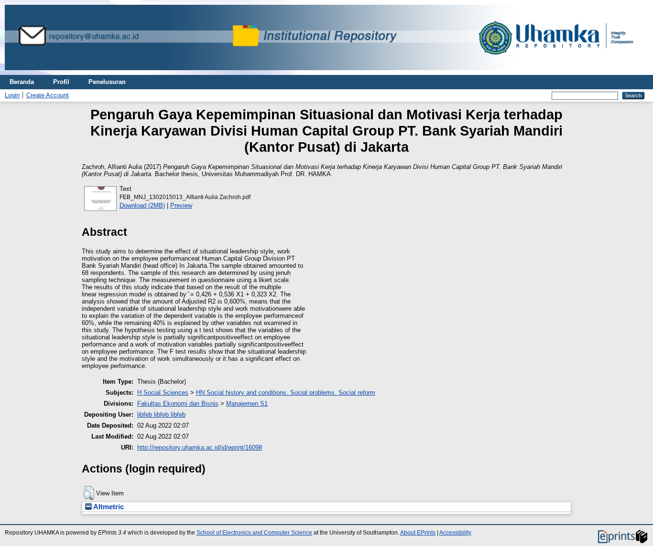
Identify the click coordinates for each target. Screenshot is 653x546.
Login (12, 95)
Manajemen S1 (247, 403)
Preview (181, 205)
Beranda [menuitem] (22, 81)
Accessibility (455, 533)
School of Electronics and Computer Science (254, 533)
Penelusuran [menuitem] (107, 81)
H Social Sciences (162, 392)
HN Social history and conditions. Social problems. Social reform (285, 392)
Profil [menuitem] (61, 81)
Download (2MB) (142, 205)
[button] (88, 493)
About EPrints (417, 533)
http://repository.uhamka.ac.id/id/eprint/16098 (199, 447)
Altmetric (108, 507)
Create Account (47, 95)
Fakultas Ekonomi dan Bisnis (177, 403)
